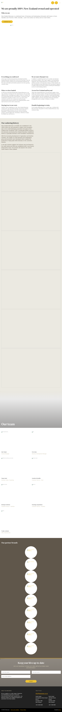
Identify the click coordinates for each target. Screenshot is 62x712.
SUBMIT (31, 681)
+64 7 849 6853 (52, 704)
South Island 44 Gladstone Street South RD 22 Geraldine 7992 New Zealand (42, 699)
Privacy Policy (23, 709)
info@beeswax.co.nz (42, 693)
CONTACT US (7, 21)
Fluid (60, 709)
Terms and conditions (15, 709)
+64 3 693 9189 (39, 704)
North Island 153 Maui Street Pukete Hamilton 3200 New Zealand (52, 699)
